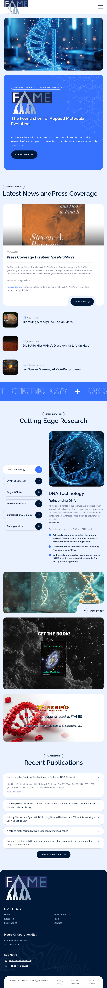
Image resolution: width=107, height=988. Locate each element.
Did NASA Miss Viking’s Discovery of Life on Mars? (57, 345)
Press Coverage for (40, 257)
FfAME (28, 980)
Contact (58, 922)
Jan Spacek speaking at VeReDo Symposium (53, 369)
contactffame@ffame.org (20, 960)
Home (7, 914)
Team (56, 918)
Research (9, 918)
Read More (54, 522)
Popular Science (14, 286)
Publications (10, 922)
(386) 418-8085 (18, 966)
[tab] (23, 469)
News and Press (62, 914)
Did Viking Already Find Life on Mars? (48, 322)
